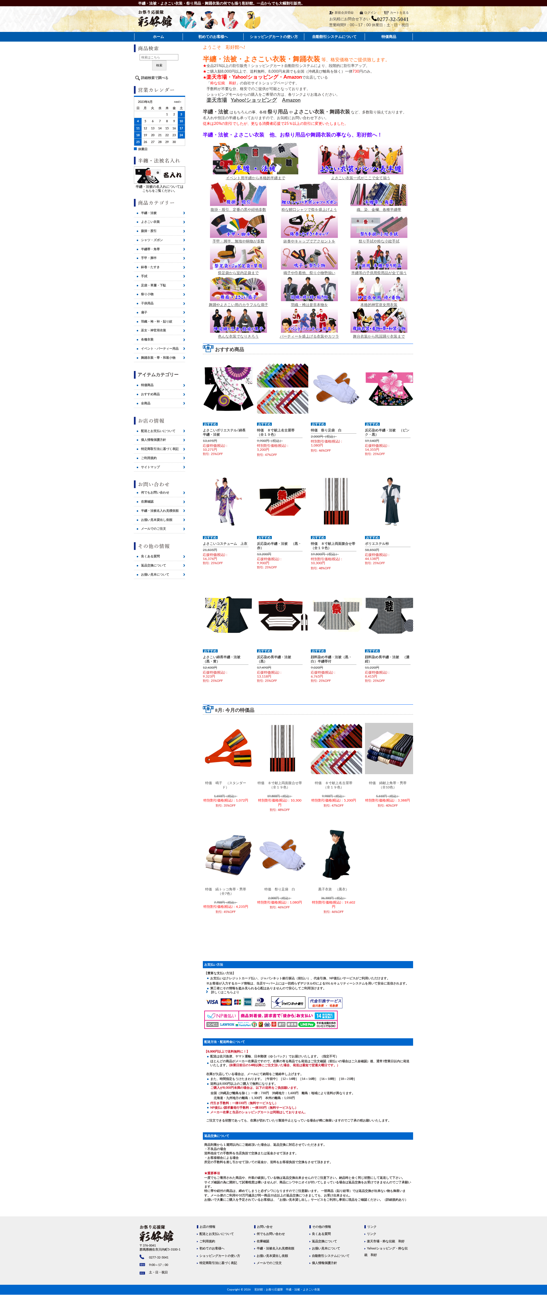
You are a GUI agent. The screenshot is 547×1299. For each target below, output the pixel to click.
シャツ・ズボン (152, 240)
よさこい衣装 (150, 221)
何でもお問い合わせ (155, 492)
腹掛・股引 (149, 231)
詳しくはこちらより (223, 992)
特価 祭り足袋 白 (326, 430)
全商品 (145, 403)
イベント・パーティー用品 (160, 348)
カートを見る (399, 12)
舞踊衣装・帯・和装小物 (158, 357)
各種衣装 (147, 339)
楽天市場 (217, 100)
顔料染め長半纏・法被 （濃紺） (387, 659)
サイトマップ (150, 467)
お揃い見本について (155, 574)
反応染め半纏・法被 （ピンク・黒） (387, 432)
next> (177, 102)
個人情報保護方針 (153, 439)
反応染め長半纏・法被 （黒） (276, 659)
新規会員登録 (344, 12)
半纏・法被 (149, 213)
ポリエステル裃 (377, 543)
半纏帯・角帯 (150, 249)
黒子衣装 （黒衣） (333, 889)
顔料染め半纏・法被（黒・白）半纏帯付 (331, 659)
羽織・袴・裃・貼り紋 (156, 321)
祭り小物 (147, 294)
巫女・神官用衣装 (153, 330)
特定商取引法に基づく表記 (160, 448)
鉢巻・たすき (150, 267)
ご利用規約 (149, 458)
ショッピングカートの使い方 (274, 36)
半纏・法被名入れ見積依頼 (160, 510)
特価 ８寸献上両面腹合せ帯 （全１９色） (333, 546)
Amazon (291, 100)
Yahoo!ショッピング (254, 100)
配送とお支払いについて (158, 431)
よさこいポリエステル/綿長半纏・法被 (224, 432)
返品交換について (153, 565)
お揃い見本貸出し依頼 (156, 519)
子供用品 (147, 303)
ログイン (370, 12)
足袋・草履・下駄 (153, 285)
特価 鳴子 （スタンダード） (225, 785)
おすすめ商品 (150, 394)
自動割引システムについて (334, 36)
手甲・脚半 (149, 258)
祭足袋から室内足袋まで (238, 273)
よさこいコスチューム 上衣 (225, 543)
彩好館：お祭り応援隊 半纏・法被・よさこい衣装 (287, 1289)
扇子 (144, 312)
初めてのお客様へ (213, 36)
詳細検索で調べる (154, 77)
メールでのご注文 (153, 528)
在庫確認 (147, 501)
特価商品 (388, 36)
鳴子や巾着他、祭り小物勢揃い (309, 273)
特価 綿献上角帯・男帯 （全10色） (389, 785)
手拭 (144, 276)
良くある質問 (150, 556)
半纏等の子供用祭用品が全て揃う (379, 273)
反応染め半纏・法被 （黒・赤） (279, 546)
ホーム (158, 36)
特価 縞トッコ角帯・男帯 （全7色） (226, 891)
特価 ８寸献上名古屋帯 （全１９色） (277, 432)
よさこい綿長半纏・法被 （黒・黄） (223, 659)
